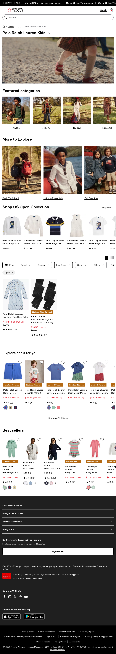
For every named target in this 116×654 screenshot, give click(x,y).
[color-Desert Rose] (88, 487)
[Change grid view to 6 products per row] (112, 257)
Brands (11, 27)
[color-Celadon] (5, 487)
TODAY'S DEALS (11, 3)
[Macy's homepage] (4, 27)
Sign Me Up (58, 551)
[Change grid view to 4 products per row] (106, 258)
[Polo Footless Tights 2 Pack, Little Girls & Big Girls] (44, 294)
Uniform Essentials (53, 198)
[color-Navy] (9, 487)
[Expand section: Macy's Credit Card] (58, 513)
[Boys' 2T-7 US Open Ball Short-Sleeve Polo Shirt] (55, 225)
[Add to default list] (20, 362)
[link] (12, 244)
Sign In (103, 10)
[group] (58, 60)
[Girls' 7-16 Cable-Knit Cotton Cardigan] (53, 448)
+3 (34, 483)
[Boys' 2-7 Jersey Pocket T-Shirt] (56, 371)
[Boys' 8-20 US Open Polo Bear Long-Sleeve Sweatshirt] (12, 225)
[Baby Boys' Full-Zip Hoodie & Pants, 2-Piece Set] (11, 448)
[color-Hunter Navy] (46, 483)
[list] (58, 60)
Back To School (10, 198)
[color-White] (25, 483)
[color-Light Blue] (30, 483)
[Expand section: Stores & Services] (58, 521)
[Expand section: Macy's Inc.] (58, 529)
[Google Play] (34, 616)
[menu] (4, 10)
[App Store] (11, 616)
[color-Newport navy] (15, 407)
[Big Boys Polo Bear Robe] (16, 294)
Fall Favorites (91, 198)
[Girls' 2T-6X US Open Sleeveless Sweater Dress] (76, 225)
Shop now (106, 208)
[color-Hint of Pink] (51, 483)
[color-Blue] (6, 407)
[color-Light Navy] (114, 407)
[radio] (5, 407)
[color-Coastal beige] (10, 407)
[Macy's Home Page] (15, 10)
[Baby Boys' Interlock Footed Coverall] (95, 448)
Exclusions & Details (22, 578)
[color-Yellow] (14, 487)
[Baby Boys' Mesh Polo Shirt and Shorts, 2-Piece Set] (77, 371)
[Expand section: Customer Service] (58, 506)
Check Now (37, 578)
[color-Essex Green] (54, 407)
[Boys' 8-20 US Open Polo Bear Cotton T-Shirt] (98, 225)
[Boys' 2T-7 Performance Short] (13, 371)
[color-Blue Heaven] (49, 407)
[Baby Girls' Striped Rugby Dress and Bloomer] (74, 448)
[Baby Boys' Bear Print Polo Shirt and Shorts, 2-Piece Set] (99, 371)
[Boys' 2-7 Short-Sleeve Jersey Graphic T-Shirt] (34, 371)
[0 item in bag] (111, 10)
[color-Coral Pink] (58, 407)
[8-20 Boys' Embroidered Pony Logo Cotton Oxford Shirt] (32, 448)
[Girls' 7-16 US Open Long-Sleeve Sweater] (33, 225)
